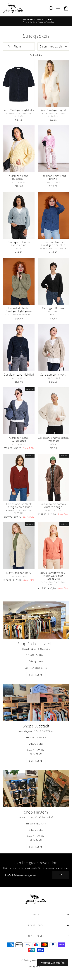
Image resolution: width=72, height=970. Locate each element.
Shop (36, 914)
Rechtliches (36, 925)
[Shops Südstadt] (36, 702)
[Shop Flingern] (36, 788)
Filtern (17, 46)
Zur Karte (36, 675)
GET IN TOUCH (36, 936)
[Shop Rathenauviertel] (36, 619)
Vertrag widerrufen (53, 963)
